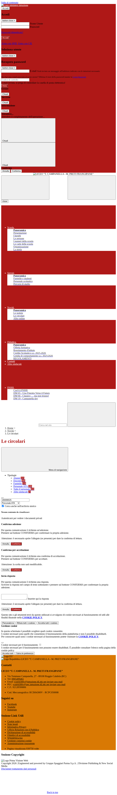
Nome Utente (36, 23)
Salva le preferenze (24, 653)
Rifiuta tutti (26, 623)
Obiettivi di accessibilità (18, 735)
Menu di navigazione (57, 470)
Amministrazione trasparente (21, 743)
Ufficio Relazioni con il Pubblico (23, 729)
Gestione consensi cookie (19, 740)
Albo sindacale (22, 491)
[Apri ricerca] (92, 187)
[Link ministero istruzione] (14, 5)
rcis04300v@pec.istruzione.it (39, 684)
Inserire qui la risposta (38, 598)
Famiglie (19, 483)
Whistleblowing (15, 738)
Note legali (12, 724)
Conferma (16, 171)
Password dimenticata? (12, 32)
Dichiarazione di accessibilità (21, 732)
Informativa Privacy (16, 727)
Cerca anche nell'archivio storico (20, 506)
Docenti (19, 480)
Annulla (5, 171)
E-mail (33, 71)
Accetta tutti (47, 623)
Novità (10, 431)
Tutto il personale (23, 489)
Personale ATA (22, 486)
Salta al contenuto (9, 2)
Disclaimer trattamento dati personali (18, 768)
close (4, 201)
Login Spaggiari (79, 77)
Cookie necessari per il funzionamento (20, 645)
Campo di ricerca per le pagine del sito (19, 425)
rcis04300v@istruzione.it (38, 681)
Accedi (5, 8)
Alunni (18, 478)
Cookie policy (14, 721)
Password (34, 27)
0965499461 (18, 679)
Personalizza (8, 623)
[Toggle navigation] (25, 187)
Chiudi (5, 94)
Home (10, 428)
